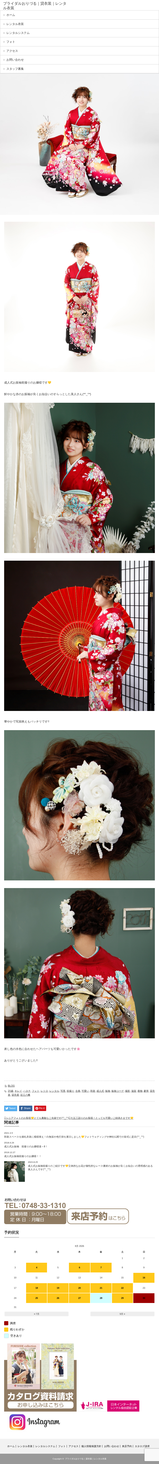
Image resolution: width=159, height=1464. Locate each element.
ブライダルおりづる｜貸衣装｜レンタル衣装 (85, 1459)
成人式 (100, 1091)
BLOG (11, 1085)
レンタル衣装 (15, 24)
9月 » (122, 1314)
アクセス (12, 50)
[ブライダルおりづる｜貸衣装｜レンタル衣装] (35, 5)
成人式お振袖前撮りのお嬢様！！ (22, 1156)
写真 (62, 1091)
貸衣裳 (15, 1094)
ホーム (10, 15)
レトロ (44, 1091)
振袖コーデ (117, 1091)
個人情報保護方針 (91, 1446)
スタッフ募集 (15, 68)
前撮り (70, 1091)
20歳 (10, 1091)
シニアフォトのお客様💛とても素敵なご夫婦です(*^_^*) (37, 1118)
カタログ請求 (142, 1446)
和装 (92, 1091)
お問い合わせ (15, 59)
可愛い (85, 1091)
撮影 (127, 1091)
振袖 (107, 1091)
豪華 (146, 1091)
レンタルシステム (18, 32)
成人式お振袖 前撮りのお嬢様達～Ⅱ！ (26, 1146)
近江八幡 (25, 1094)
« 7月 (36, 1314)
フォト (10, 41)
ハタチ (27, 1091)
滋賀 (133, 1091)
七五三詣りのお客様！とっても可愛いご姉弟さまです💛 (102, 1118)
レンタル (54, 1091)
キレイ (18, 1091)
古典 (77, 1091)
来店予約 (127, 1446)
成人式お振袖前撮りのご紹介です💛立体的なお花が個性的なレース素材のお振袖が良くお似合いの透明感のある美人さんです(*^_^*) (90, 1167)
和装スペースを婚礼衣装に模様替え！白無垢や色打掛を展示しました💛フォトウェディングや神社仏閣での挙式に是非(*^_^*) (74, 1136)
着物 (139, 1091)
